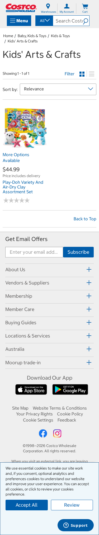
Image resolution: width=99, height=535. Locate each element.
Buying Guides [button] (20, 322)
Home (8, 35)
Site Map (20, 408)
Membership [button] (18, 296)
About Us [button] (15, 269)
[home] (21, 7)
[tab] (49, 269)
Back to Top (85, 218)
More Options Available (16, 157)
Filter (69, 73)
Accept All (26, 505)
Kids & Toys (60, 35)
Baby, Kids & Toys (32, 35)
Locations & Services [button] (27, 336)
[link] (25, 146)
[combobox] (44, 21)
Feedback (67, 420)
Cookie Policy (70, 413)
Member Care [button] (19, 309)
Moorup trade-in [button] (23, 362)
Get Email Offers (26, 239)
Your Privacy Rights (34, 413)
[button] (86, 21)
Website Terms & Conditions (60, 408)
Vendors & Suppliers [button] (27, 283)
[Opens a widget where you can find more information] (75, 525)
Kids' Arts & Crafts (23, 41)
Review (71, 505)
